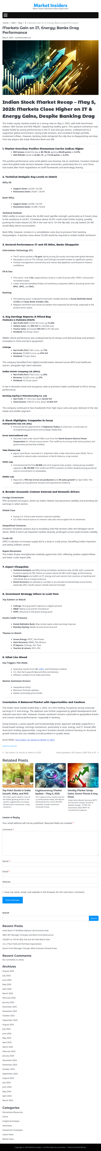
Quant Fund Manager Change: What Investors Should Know (29, 948)
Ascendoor (61, 1147)
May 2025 (6, 1038)
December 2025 (9, 1006)
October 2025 (8, 1015)
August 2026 (8, 971)
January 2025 (8, 1055)
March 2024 (7, 1100)
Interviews (7, 1125)
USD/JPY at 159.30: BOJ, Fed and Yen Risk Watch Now (26, 939)
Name (6, 861)
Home (5, 1116)
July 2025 (6, 1029)
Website (6, 881)
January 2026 (8, 1002)
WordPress (81, 1147)
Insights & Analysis (9, 746)
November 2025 (9, 1011)
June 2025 (6, 1033)
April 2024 (7, 1096)
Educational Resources (12, 1112)
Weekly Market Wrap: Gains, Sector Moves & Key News (83, 793)
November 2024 (9, 1064)
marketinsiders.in (23, 37)
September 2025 (10, 1020)
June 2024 (6, 1087)
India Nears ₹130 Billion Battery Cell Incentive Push (25, 930)
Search (5, 912)
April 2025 (7, 1042)
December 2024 (9, 1060)
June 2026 (6, 980)
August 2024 (8, 1078)
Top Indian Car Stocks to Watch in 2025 (35, 739)
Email (6, 871)
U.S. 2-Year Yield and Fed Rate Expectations (22, 943)
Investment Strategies (12, 1130)
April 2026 (7, 989)
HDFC (41, 669)
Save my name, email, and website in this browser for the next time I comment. (45, 892)
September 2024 (10, 1073)
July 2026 (6, 975)
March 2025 (7, 1047)
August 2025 (8, 1024)
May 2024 (6, 1091)
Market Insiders (50, 5)
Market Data (8, 1139)
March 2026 (7, 993)
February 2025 (9, 1051)
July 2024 (6, 1082)
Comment (8, 829)
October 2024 (8, 1069)
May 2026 (6, 984)
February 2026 (9, 997)
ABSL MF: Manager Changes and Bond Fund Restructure (28, 935)
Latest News (7, 1134)
